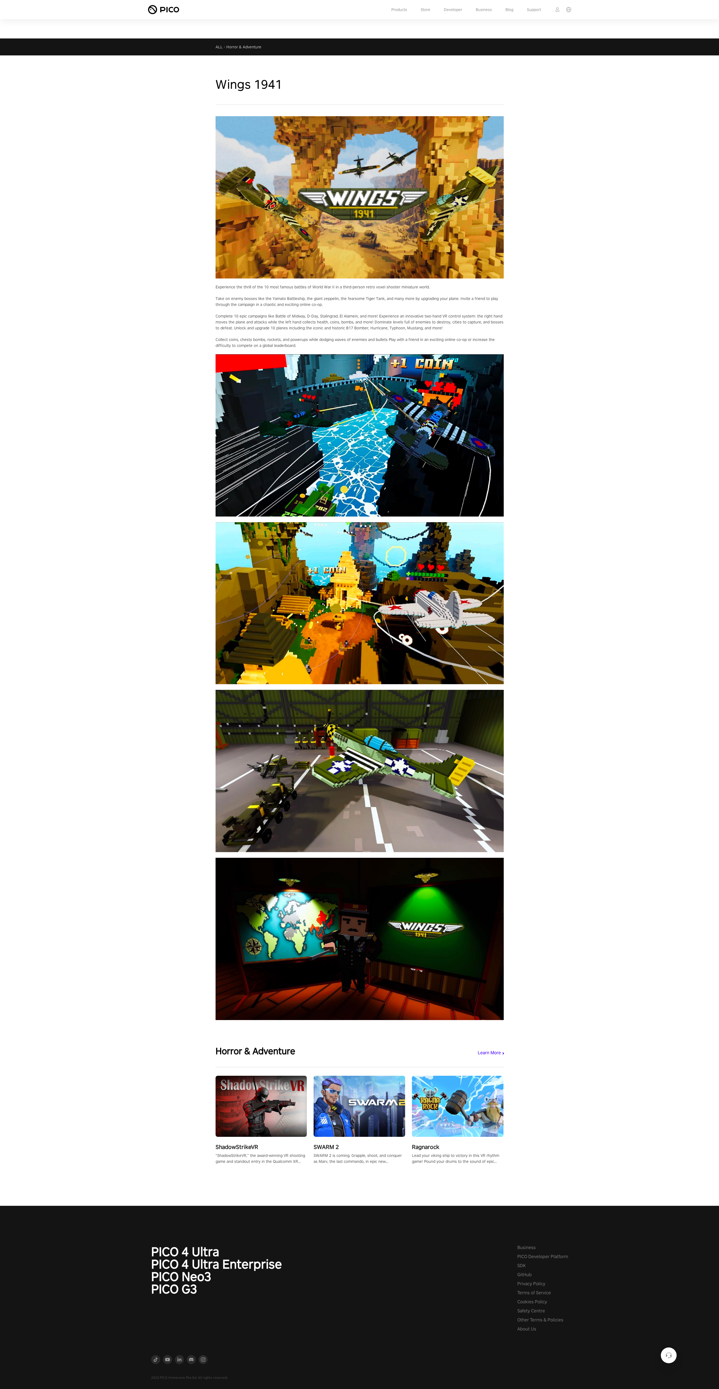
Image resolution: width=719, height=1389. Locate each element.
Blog (509, 9)
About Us (526, 1329)
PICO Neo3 (181, 1276)
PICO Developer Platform (542, 1257)
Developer (453, 9)
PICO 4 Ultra (185, 1251)
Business (484, 9)
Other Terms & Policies (540, 1320)
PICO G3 (174, 1289)
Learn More (489, 1053)
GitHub (524, 1275)
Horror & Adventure (243, 46)
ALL (219, 46)
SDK (521, 1266)
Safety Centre (531, 1311)
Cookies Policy (532, 1302)
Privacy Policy (531, 1284)
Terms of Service (534, 1293)
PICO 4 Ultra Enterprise (216, 1264)
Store (425, 9)
